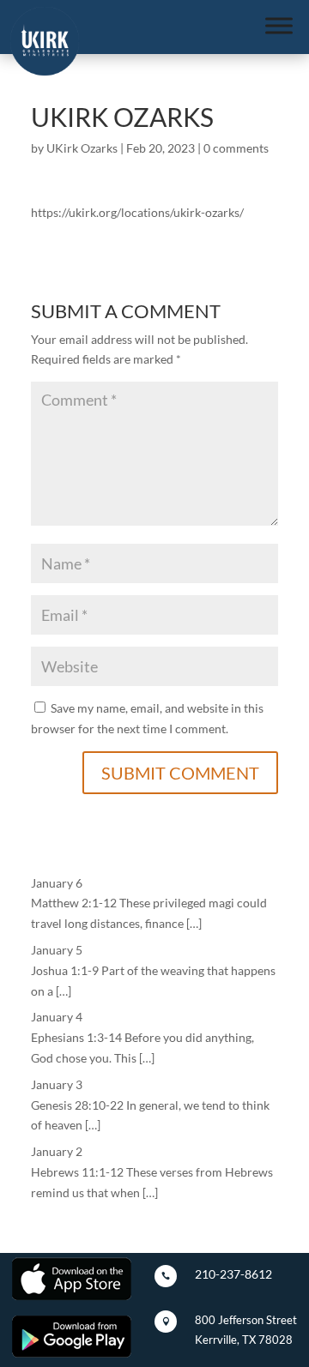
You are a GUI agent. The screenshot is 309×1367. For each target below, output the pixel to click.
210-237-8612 (233, 1274)
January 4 (56, 1016)
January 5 (56, 949)
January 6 (56, 883)
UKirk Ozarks (82, 148)
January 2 (56, 1151)
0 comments (236, 148)
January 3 (56, 1084)
